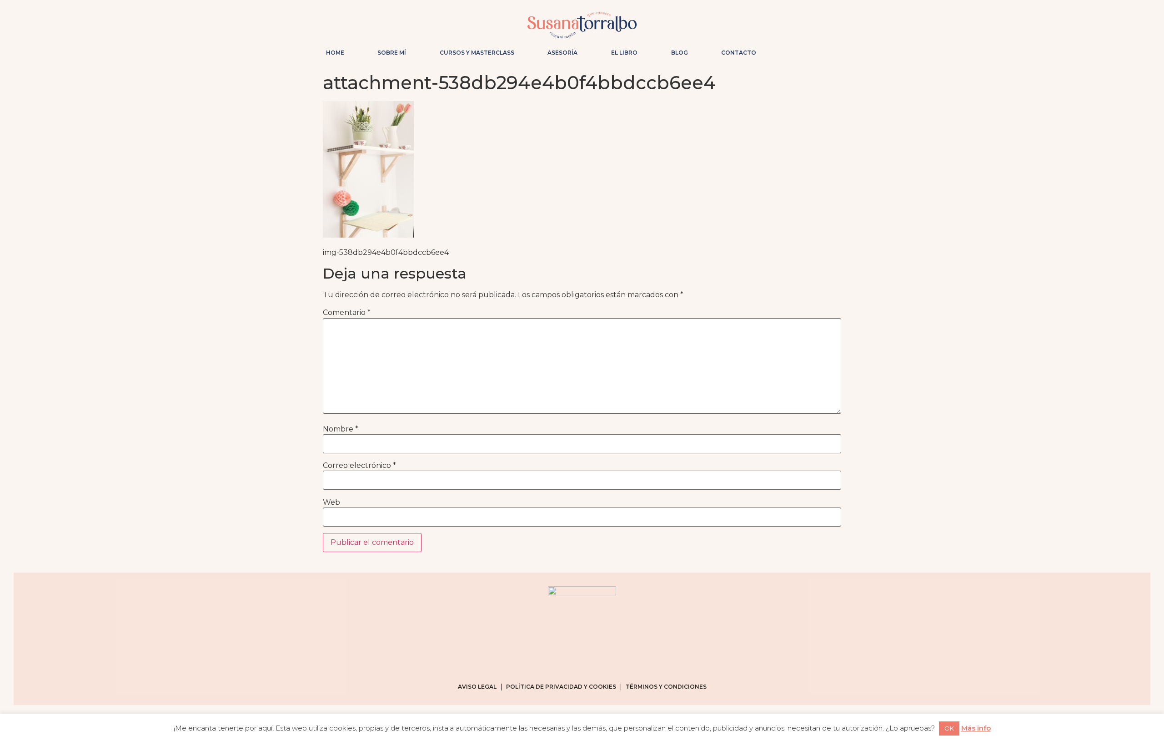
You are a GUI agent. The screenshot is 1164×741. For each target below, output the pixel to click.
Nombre (340, 429)
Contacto (738, 52)
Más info (976, 728)
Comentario (347, 312)
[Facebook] (806, 50)
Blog (679, 52)
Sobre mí (391, 52)
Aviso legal (477, 686)
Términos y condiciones (666, 686)
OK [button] (949, 728)
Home (335, 52)
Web (331, 502)
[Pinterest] (821, 50)
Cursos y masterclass (477, 52)
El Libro (624, 52)
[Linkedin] (836, 50)
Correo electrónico (359, 465)
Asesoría (562, 52)
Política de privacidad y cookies (561, 686)
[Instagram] (792, 50)
